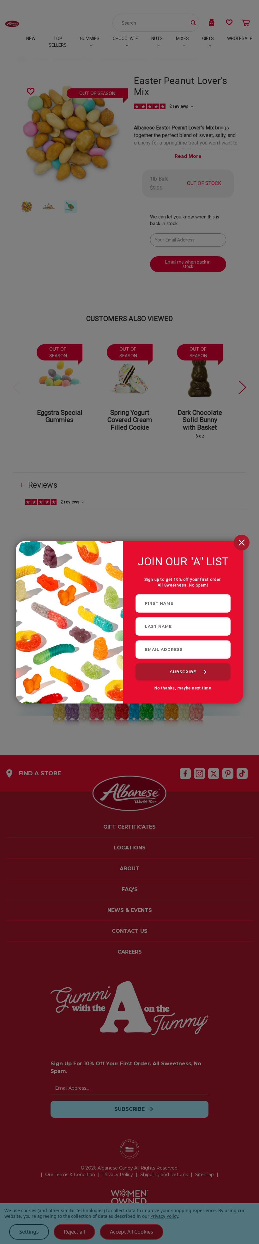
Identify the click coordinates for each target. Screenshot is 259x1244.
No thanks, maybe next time (182, 688)
